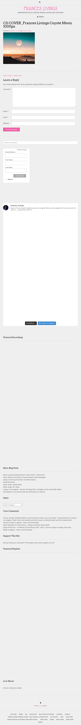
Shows (40, 722)
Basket (21, 714)
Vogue (40, 705)
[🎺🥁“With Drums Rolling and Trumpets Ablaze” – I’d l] (21, 309)
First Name (9, 160)
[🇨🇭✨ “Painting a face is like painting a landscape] (59, 223)
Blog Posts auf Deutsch (46, 714)
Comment (7, 89)
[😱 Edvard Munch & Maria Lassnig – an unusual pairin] (21, 223)
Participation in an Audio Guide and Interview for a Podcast (24, 492)
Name (6, 111)
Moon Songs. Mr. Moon (11, 487)
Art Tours (13, 714)
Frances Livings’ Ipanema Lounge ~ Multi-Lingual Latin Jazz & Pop (28, 717)
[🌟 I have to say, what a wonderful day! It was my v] (21, 266)
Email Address (10, 152)
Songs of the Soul (65, 527)
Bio (26, 714)
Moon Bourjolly (8, 525)
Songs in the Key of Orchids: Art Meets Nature (19, 480)
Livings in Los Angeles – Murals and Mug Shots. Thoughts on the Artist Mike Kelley (32, 489)
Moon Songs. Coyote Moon (12, 75)
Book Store (69, 719)
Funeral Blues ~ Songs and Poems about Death (32, 525)
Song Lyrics (44, 719)
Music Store (60, 719)
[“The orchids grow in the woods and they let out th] (59, 288)
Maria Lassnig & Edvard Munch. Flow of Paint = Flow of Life (24, 475)
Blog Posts (33, 714)
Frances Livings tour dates (12, 688)
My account (54, 717)
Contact (67, 714)
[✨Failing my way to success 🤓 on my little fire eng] (59, 266)
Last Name (9, 167)
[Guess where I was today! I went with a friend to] (21, 245)
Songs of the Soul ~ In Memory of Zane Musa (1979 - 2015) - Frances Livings (29, 527)
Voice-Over (69, 717)
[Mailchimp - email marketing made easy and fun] (9, 180)
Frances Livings (26, 31)
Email (5, 117)
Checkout (59, 714)
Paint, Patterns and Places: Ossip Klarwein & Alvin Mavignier (24, 477)
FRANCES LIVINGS (40, 8)
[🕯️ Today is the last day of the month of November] (59, 245)
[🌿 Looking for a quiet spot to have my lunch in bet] (21, 288)
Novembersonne (9, 482)
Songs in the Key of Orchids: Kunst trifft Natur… (22, 719)
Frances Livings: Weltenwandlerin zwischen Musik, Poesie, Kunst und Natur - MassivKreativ (35, 518)
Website (6, 123)
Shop (61, 717)
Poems (52, 719)
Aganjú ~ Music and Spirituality (28, 523)
